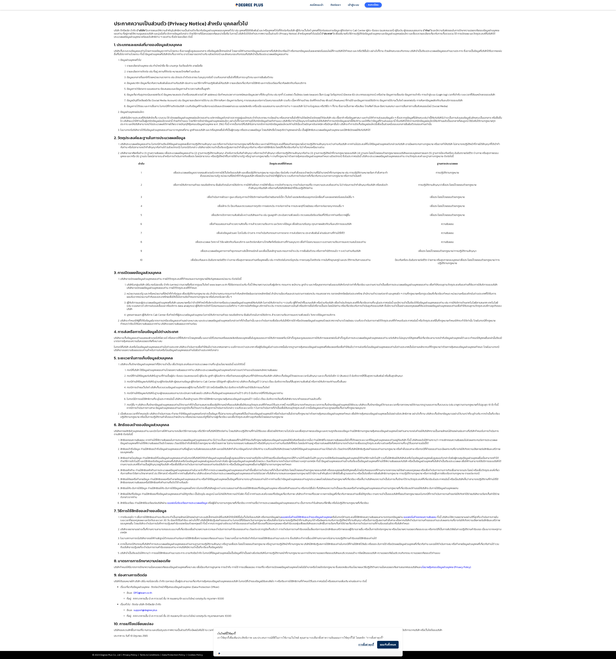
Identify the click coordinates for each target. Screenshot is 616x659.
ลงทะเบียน (373, 5)
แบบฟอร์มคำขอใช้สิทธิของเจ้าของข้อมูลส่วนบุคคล (306, 517)
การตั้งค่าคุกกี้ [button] (366, 644)
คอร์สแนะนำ (316, 5)
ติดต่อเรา (335, 5)
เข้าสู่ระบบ (353, 5)
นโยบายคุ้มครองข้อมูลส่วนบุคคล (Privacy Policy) (446, 567)
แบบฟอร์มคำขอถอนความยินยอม (420, 517)
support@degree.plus (145, 610)
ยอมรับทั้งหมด (388, 644)
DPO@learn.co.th (143, 593)
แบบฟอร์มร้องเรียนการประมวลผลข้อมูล (187, 503)
